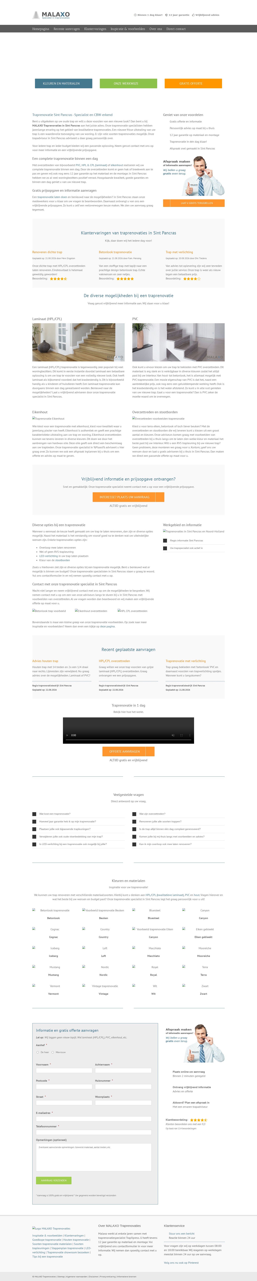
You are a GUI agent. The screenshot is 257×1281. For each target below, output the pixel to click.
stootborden (62, 560)
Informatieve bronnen (126, 1276)
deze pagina (107, 626)
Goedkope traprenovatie (46, 1239)
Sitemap (61, 1276)
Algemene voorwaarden (76, 1276)
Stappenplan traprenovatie (67, 1248)
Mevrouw (61, 1052)
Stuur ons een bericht (181, 1233)
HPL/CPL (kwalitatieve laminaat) (165, 895)
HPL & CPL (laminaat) (94, 165)
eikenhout (117, 165)
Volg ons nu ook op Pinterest (181, 1262)
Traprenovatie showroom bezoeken (68, 1252)
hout (196, 895)
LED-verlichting (48, 556)
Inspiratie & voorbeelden (47, 1235)
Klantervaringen (74, 1235)
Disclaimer (93, 1276)
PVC (78, 165)
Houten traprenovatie (76, 1239)
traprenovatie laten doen (52, 197)
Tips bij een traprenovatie (47, 1256)
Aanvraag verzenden (53, 1180)
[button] (194, 540)
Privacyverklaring (107, 1276)
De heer (45, 1052)
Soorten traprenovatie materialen (52, 1244)
